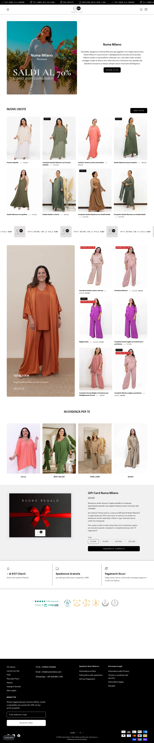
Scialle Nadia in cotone (51, 214)
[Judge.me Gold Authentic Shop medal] (76, 603)
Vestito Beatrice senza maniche (125, 162)
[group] (77, 450)
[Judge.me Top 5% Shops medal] (105, 603)
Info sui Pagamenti (87, 679)
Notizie (10, 682)
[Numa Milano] (77, 9)
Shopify (84, 739)
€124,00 (121, 217)
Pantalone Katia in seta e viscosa (91, 290)
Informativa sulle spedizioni (90, 675)
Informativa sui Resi (87, 671)
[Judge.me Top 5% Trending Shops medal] (114, 603)
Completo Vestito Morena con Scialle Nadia (129, 214)
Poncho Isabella (12, 162)
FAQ (8, 674)
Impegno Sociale (14, 686)
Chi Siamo (11, 667)
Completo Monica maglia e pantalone (128, 393)
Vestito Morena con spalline (17, 214)
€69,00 (80, 165)
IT (80, 733)
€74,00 (34, 215)
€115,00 (56, 165)
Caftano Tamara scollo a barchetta (91, 162)
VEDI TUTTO (138, 110)
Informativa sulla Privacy (118, 671)
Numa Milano (66, 737)
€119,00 (85, 217)
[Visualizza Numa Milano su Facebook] (19, 735)
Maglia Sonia (83, 342)
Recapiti (111, 686)
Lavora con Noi (13, 671)
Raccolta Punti (13, 678)
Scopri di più (112, 70)
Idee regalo (11, 690)
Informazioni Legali (115, 666)
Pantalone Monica (121, 290)
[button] (141, 9)
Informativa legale (116, 682)
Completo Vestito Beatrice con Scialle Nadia (94, 214)
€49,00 (25, 163)
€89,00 (102, 396)
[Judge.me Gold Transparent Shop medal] (86, 603)
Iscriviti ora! (26, 723)
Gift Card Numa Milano (103, 493)
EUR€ (72, 733)
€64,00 (66, 215)
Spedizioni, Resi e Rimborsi (89, 666)
